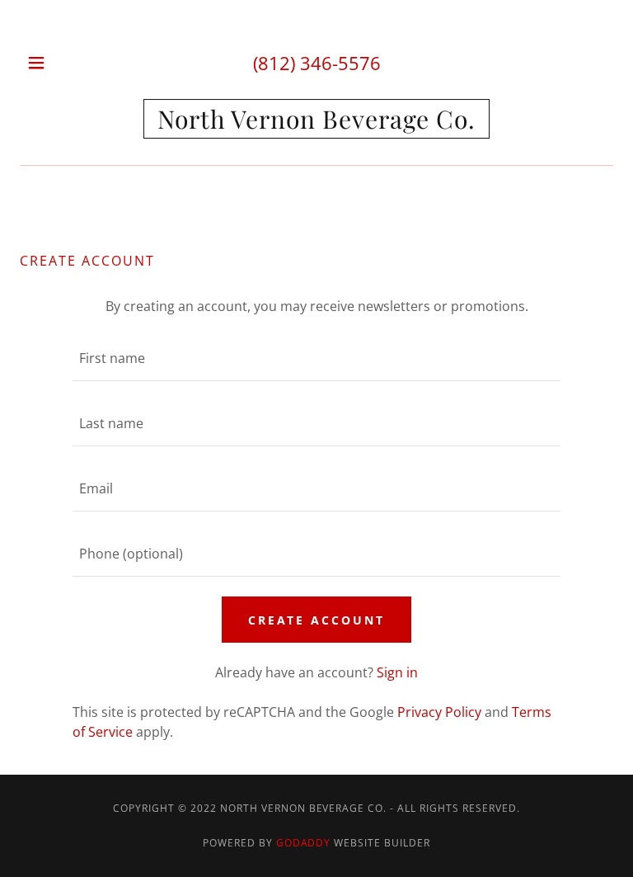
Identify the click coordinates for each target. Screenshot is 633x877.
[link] (316, 119)
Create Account (317, 620)
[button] (47, 62)
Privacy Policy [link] (439, 712)
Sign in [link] (397, 672)
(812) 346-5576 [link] (317, 62)
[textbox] (316, 358)
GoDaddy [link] (303, 843)
